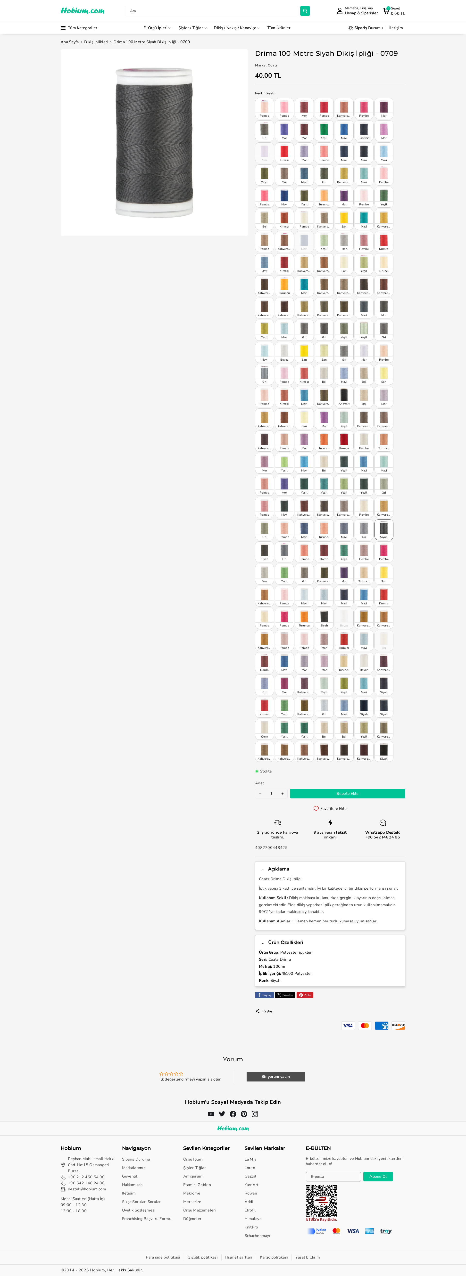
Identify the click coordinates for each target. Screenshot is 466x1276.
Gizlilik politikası (203, 1257)
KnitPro (251, 1227)
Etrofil (250, 1210)
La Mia (251, 1159)
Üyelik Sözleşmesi (139, 1210)
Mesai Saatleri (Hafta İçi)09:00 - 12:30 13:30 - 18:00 (83, 1205)
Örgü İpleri (193, 1159)
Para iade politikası (163, 1257)
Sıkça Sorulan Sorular (141, 1201)
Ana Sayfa (70, 42)
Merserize (192, 1201)
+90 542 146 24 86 (383, 837)
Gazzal (251, 1176)
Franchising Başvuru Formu (147, 1218)
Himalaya (253, 1218)
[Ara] (305, 11)
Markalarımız (133, 1167)
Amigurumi (193, 1176)
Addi (249, 1201)
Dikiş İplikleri (96, 42)
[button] (394, 11)
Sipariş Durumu (136, 1159)
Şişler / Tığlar (190, 28)
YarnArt (252, 1184)
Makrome (191, 1193)
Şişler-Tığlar (194, 1167)
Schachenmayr (258, 1235)
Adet (259, 783)
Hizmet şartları (238, 1257)
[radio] (264, 108)
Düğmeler (192, 1218)
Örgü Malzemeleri (199, 1210)
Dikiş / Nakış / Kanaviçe (235, 28)
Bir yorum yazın (275, 1076)
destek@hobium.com (87, 1189)
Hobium (97, 1270)
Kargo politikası (274, 1257)
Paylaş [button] (267, 1011)
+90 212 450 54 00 (86, 1177)
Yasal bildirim (307, 1257)
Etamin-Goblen (197, 1184)
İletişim (129, 1193)
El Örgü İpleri (155, 28)
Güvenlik (130, 1176)
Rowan (251, 1193)
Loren (250, 1167)
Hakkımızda (132, 1184)
